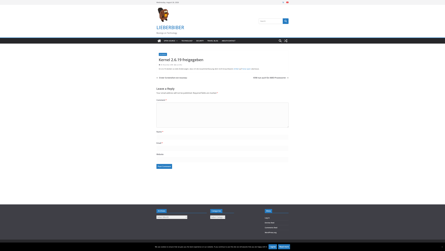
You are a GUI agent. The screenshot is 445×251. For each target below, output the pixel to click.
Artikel (236, 69)
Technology (186, 41)
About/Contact (228, 41)
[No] (442, 247)
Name (159, 131)
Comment (161, 100)
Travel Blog (212, 41)
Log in (267, 218)
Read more (284, 247)
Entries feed (269, 223)
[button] (176, 40)
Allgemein (163, 54)
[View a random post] (286, 41)
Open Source (169, 41)
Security (200, 41)
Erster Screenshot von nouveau (173, 77)
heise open (246, 69)
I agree (273, 247)
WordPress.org (271, 232)
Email (159, 143)
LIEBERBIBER (170, 27)
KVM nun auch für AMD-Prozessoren (269, 77)
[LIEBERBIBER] (159, 41)
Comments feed (271, 227)
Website (160, 154)
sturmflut (179, 65)
